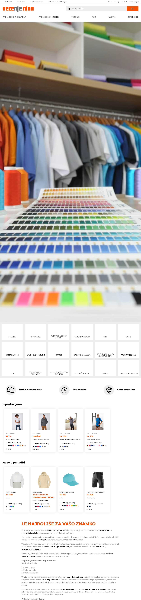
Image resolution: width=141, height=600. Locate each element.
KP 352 (67, 493)
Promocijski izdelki (49, 17)
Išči (132, 9)
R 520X (95, 493)
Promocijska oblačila (14, 17)
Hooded (37, 435)
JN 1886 (11, 493)
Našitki (111, 17)
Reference (133, 17)
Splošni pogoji (133, 2)
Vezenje (75, 17)
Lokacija (117, 2)
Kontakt (124, 2)
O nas (110, 2)
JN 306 (92, 435)
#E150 (10, 435)
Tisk (94, 17)
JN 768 (65, 435)
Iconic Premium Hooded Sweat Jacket (43, 494)
